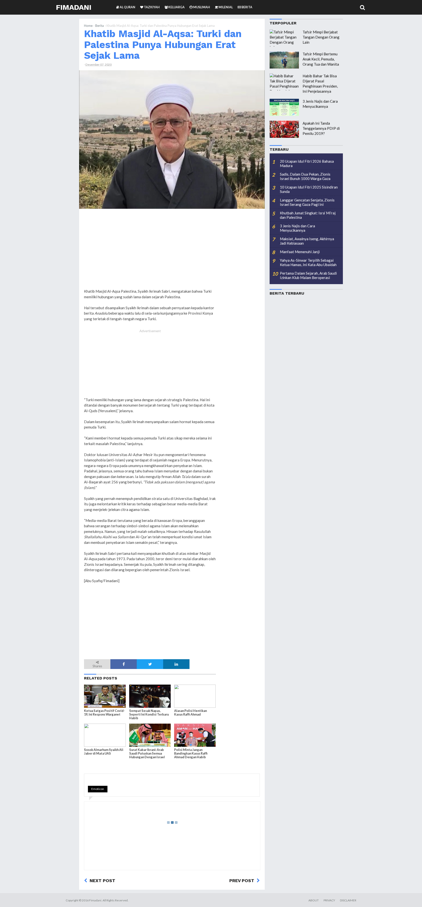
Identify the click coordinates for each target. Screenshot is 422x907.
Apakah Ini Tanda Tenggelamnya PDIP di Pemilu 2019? (321, 128)
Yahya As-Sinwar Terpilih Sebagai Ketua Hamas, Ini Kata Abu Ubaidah (308, 262)
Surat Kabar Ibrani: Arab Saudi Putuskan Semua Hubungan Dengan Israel (147, 753)
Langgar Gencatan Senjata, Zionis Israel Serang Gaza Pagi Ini (307, 202)
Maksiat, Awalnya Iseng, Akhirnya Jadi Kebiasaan (307, 241)
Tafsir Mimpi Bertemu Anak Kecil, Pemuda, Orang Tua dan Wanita (321, 59)
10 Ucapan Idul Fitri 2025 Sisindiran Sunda (309, 189)
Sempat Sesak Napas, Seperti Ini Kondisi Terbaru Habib (149, 714)
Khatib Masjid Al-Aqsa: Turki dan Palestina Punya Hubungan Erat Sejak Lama (163, 44)
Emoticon (97, 789)
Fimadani (73, 7)
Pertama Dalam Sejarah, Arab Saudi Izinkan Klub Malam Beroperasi (308, 275)
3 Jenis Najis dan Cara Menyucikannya (297, 228)
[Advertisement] (240, 287)
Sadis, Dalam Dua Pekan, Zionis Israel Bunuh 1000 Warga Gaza (305, 176)
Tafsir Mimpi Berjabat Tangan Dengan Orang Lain (321, 37)
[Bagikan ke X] (150, 664)
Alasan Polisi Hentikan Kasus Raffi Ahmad (190, 712)
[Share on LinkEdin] (176, 664)
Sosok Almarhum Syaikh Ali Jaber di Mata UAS (103, 751)
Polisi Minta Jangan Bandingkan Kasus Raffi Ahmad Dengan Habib (191, 753)
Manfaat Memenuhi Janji (300, 251)
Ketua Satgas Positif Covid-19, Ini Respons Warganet (104, 712)
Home (88, 26)
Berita (99, 26)
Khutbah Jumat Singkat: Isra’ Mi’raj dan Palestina (308, 215)
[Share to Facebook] (123, 664)
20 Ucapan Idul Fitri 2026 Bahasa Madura (307, 163)
